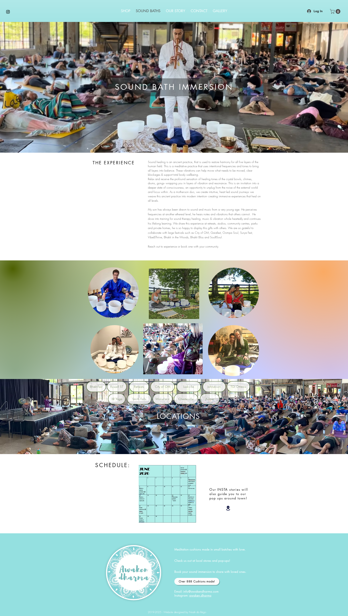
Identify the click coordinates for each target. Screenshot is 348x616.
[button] (335, 11)
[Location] (228, 508)
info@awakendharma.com (201, 592)
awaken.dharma (200, 596)
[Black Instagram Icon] (8, 11)
